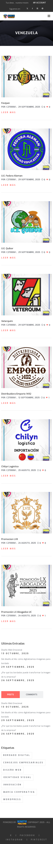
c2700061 (11, 107)
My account (39, 2)
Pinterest (39, 839)
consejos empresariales (23, 762)
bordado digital (16, 755)
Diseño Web (12, 770)
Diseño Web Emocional (11, 650)
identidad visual (17, 777)
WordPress (12, 799)
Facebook (27, 835)
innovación (12, 784)
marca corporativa (19, 792)
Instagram (14, 839)
